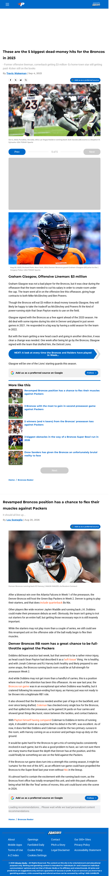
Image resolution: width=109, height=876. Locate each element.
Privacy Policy (82, 844)
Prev (17, 151)
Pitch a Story (58, 844)
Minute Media (21, 863)
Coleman (42, 705)
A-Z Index (13, 855)
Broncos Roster (25, 480)
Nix (66, 769)
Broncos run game (19, 686)
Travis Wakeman (17, 73)
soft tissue (70, 659)
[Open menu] (7, 4)
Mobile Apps (15, 844)
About (11, 839)
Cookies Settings (37, 855)
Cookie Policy (35, 850)
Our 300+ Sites (82, 839)
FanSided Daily (36, 844)
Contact (55, 839)
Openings (33, 839)
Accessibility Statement (87, 850)
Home (12, 480)
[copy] (26, 80)
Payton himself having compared (33, 720)
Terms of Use (15, 850)
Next (92, 151)
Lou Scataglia (15, 520)
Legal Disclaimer (60, 850)
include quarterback (51, 602)
